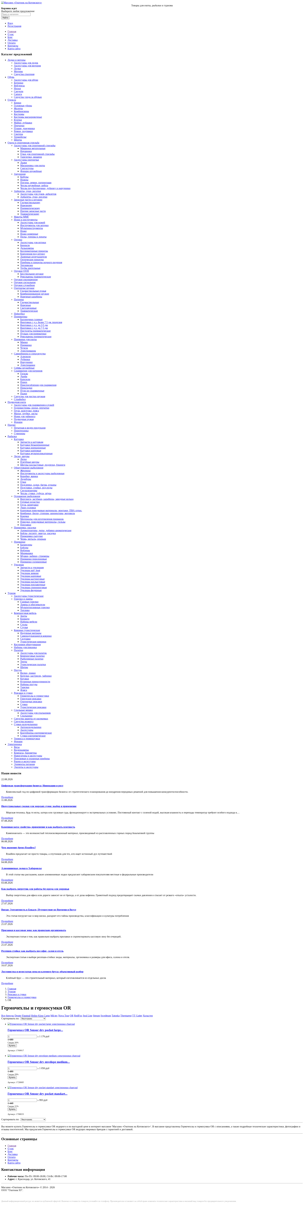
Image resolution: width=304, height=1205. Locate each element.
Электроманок (28, 350)
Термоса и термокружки (27, 738)
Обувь (11, 77)
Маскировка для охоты (32, 165)
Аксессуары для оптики (33, 242)
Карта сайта (14, 48)
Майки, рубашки (23, 122)
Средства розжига (23, 721)
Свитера (18, 134)
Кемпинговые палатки (32, 656)
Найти (5, 17)
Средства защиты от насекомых (31, 718)
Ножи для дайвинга (24, 416)
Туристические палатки (33, 664)
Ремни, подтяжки (23, 131)
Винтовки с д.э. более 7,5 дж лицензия (41, 322)
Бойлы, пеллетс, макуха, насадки (38, 533)
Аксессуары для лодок (26, 62)
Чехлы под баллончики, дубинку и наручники (45, 188)
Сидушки (25, 638)
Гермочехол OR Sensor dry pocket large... (35, 1030)
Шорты (18, 139)
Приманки (26, 345)
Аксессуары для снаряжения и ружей (34, 405)
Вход (10, 23)
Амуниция (19, 174)
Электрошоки (27, 365)
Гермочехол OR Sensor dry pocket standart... (37, 1093)
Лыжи (23, 162)
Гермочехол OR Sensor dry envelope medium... (39, 1062)
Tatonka (116, 1015)
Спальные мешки (23, 710)
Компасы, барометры (25, 752)
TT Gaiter (137, 1015)
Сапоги (18, 94)
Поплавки (25, 524)
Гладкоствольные (29, 302)
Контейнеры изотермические (36, 733)
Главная (12, 31)
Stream (96, 1015)
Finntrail (26, 1015)
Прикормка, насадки (25, 527)
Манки (24, 342)
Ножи (23, 231)
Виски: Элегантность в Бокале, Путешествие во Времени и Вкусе (38, 909)
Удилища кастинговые (32, 579)
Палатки (18, 650)
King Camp (44, 1015)
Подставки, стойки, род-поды (36, 487)
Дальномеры (27, 248)
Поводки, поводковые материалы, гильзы (42, 522)
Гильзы (24, 373)
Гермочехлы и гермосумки (34, 695)
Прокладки (26, 388)
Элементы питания (24, 764)
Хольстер (148, 1015)
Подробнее (7, 797)
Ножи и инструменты (26, 219)
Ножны (24, 179)
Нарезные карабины (31, 296)
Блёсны (24, 547)
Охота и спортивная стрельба (23, 142)
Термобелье (20, 137)
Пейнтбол (19, 313)
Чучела (24, 348)
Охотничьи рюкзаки (31, 701)
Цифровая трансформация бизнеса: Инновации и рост (32, 785)
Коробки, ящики (29, 476)
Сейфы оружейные (24, 368)
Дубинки (25, 359)
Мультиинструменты (31, 228)
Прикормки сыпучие (31, 536)
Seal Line (87, 1015)
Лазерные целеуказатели (33, 256)
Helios (34, 1015)
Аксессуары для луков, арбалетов (38, 194)
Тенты (23, 661)
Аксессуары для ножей (32, 222)
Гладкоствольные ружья (33, 291)
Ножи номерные (29, 234)
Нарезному (26, 205)
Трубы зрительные (30, 268)
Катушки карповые (30, 450)
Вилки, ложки (28, 673)
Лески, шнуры (21, 456)
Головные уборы (23, 105)
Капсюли (25, 379)
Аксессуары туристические (29, 596)
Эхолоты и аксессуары (26, 767)
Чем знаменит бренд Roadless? (18, 847)
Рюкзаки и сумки (23, 693)
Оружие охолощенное (26, 279)
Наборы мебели (28, 621)
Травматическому (29, 214)
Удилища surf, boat (30, 570)
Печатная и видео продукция (29, 427)
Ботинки (18, 82)
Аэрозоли (25, 356)
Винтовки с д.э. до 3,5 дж (34, 325)
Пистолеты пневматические (35, 330)
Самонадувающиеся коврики (36, 636)
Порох (23, 382)
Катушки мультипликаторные (36, 453)
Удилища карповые (30, 576)
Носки (17, 88)
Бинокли (25, 245)
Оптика (18, 239)
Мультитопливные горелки (35, 607)
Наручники (26, 362)
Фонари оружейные (31, 171)
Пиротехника (21, 430)
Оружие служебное (24, 285)
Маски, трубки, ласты (26, 413)
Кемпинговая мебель (25, 613)
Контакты (13, 45)
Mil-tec (54, 1015)
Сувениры (19, 433)
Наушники (26, 151)
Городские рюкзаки (30, 698)
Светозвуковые (28, 308)
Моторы (18, 71)
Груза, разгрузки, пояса (26, 410)
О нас (11, 34)
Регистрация (14, 26)
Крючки (24, 516)
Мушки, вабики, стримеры (34, 556)
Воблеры (25, 550)
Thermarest (126, 1015)
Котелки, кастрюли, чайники (36, 675)
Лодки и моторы (16, 60)
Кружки (24, 678)
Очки (23, 482)
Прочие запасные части (33, 211)
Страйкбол (20, 399)
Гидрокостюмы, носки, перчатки (31, 407)
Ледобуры (25, 479)
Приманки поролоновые (33, 559)
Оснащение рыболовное (27, 496)
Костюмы (19, 114)
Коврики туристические (27, 630)
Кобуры (24, 177)
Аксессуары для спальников (35, 713)
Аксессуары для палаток (33, 653)
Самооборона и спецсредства (30, 353)
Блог (10, 37)
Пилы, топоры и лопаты (33, 236)
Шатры (24, 667)
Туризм (12, 593)
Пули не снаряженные (32, 390)
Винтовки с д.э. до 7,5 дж (34, 328)
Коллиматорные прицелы (34, 251)
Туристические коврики (33, 641)
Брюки (17, 102)
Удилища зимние (29, 573)
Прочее (12, 425)
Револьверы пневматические (35, 336)
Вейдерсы (19, 85)
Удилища (19, 564)
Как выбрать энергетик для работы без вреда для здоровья (35, 889)
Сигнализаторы (28, 490)
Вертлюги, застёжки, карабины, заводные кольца (46, 499)
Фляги (23, 690)
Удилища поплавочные (32, 584)
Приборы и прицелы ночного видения (41, 262)
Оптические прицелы (32, 259)
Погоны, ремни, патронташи (35, 182)
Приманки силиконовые (33, 561)
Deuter (18, 1015)
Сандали (18, 91)
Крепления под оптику (32, 254)
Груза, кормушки (29, 504)
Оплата (12, 43)
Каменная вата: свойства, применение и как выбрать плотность (38, 827)
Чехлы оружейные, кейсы (34, 185)
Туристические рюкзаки (33, 707)
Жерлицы (25, 470)
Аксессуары (26, 730)
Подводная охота (17, 402)
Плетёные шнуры (29, 462)
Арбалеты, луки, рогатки (27, 191)
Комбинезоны (21, 111)
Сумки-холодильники (26, 724)
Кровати (24, 618)
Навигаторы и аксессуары (28, 755)
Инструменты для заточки (34, 225)
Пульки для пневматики (33, 333)
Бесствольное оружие (32, 273)
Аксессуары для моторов (27, 65)
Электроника (15, 744)
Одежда (12, 100)
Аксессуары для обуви (26, 80)
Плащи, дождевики (24, 128)
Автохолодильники (30, 727)
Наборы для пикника (25, 647)
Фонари (18, 422)
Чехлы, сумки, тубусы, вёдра (35, 493)
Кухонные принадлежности (35, 681)
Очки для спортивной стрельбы (37, 154)
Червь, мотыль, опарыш (33, 539)
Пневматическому (30, 208)
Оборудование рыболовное (28, 467)
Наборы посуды (28, 684)
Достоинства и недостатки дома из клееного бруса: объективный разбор (42, 971)
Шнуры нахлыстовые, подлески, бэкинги (42, 464)
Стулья (24, 627)
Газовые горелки (29, 601)
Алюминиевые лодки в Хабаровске (21, 868)
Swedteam (106, 1015)
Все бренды (7, 1015)
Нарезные (25, 305)
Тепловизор (26, 265)
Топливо (25, 610)
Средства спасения (24, 74)
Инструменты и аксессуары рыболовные (42, 473)
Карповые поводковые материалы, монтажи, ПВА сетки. (51, 510)
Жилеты (18, 108)
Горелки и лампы (23, 599)
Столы (23, 624)
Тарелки (24, 687)
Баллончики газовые (31, 319)
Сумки (24, 704)
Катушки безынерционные (34, 445)
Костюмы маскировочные (28, 117)
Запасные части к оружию (28, 199)
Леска (23, 459)
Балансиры (26, 544)
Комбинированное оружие (34, 293)
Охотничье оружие (24, 288)
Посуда (18, 670)
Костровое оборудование (27, 644)
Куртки (18, 119)
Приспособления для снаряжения (38, 385)
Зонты (23, 616)
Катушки (19, 439)
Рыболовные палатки (31, 658)
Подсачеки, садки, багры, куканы (38, 484)
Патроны (19, 299)
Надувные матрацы (30, 633)
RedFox (78, 1015)
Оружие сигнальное (25, 282)
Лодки (17, 68)
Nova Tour (63, 1015)
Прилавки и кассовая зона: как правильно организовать (33, 930)
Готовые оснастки (30, 502)
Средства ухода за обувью (28, 97)
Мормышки (26, 553)
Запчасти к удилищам (32, 567)
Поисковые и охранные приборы (32, 758)
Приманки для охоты (25, 339)
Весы (17, 747)
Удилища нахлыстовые (32, 581)
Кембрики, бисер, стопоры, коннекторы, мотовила (47, 513)
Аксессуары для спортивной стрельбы (34, 145)
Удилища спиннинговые (33, 587)
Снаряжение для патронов (28, 370)
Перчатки (19, 125)
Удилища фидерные (31, 590)
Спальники (26, 715)
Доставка (13, 40)
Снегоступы (27, 168)
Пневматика (20, 316)
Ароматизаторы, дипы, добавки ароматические (45, 530)
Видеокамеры (21, 750)
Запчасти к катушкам (31, 442)
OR (71, 1015)
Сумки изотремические (33, 735)
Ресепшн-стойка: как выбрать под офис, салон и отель (32, 951)
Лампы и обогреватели (32, 604)
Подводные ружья (24, 419)
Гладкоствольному (30, 202)
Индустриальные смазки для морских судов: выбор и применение (38, 806)
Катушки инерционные (33, 447)
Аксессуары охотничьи (26, 159)
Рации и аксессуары (25, 761)
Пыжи (23, 393)
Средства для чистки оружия (29, 396)
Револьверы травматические (35, 276)
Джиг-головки (28, 507)
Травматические (29, 311)
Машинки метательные (32, 148)
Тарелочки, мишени (31, 157)
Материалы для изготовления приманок (42, 519)
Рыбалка (12, 436)
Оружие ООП (21, 271)
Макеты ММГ (21, 216)
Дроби (23, 376)
